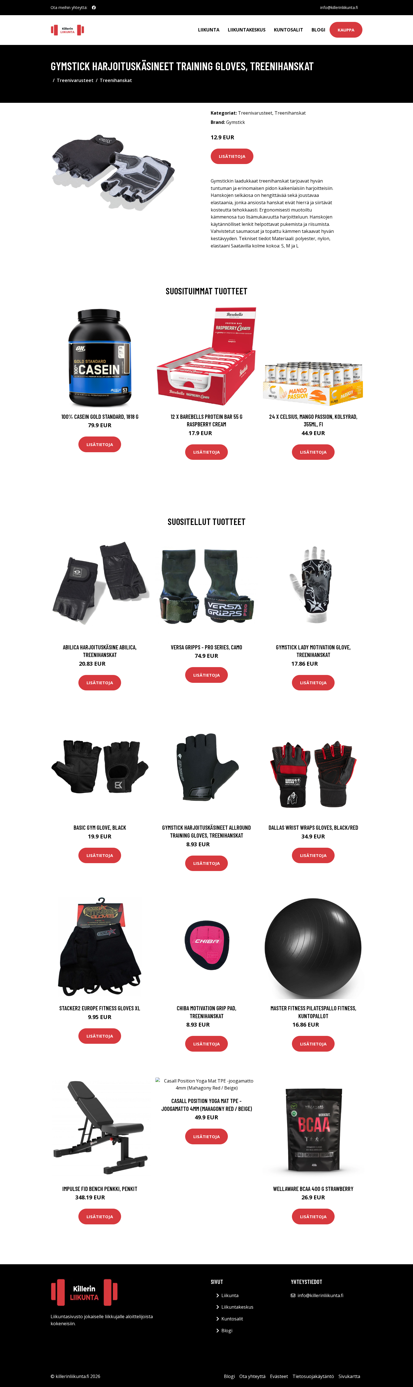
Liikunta (208, 30)
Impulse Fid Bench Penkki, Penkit (99, 1188)
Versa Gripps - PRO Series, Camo (206, 647)
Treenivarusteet (75, 80)
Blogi (318, 30)
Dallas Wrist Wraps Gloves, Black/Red (313, 827)
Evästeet (279, 1376)
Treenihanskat (116, 80)
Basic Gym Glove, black (100, 827)
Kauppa (346, 30)
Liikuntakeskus (247, 30)
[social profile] (94, 7)
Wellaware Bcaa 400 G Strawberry (313, 1188)
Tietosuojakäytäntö (313, 1376)
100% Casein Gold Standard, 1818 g (100, 416)
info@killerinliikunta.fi (339, 7)
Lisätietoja (232, 156)
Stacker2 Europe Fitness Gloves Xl (99, 1007)
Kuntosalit (288, 30)
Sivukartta (349, 1376)
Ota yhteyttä (252, 1376)
